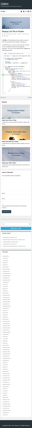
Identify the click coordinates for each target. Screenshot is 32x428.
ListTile (5, 45)
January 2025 (6, 297)
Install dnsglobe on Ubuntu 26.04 (10, 241)
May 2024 (5, 314)
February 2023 (6, 347)
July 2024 (5, 310)
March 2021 (5, 397)
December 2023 (6, 325)
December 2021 (6, 377)
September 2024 (6, 306)
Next (29, 97)
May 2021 (5, 393)
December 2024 (6, 299)
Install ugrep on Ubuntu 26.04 (10, 244)
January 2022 (6, 375)
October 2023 (6, 330)
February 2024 (6, 321)
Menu (3, 11)
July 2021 (5, 388)
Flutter (19, 34)
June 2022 (5, 364)
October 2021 (6, 382)
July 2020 (5, 414)
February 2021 (6, 399)
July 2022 (5, 362)
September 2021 (6, 384)
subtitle (22, 46)
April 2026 (5, 264)
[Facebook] (23, 11)
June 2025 (5, 286)
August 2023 (6, 334)
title (15, 46)
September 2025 (6, 280)
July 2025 (5, 284)
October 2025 (6, 277)
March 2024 (5, 319)
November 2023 (6, 327)
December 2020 (6, 404)
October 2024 (6, 304)
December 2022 (6, 351)
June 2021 (5, 391)
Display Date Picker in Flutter (9, 120)
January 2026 (6, 271)
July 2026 (5, 258)
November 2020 (6, 406)
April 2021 (5, 395)
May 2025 (5, 288)
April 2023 (5, 343)
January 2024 (6, 323)
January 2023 (6, 349)
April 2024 (5, 317)
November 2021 (6, 380)
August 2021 (6, 386)
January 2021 (6, 401)
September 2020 (6, 410)
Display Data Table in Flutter (9, 163)
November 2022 (6, 354)
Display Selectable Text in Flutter (10, 141)
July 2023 (5, 336)
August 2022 (6, 360)
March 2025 (5, 293)
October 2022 (6, 356)
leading (26, 48)
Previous (4, 97)
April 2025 (5, 291)
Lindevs (4, 4)
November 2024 (6, 301)
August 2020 (6, 412)
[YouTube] (28, 11)
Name (3, 193)
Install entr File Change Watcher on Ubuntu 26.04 (14, 246)
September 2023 (6, 332)
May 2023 (5, 341)
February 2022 (6, 373)
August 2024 (6, 308)
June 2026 (5, 260)
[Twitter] (26, 11)
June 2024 (5, 312)
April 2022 (5, 369)
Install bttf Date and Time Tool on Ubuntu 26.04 (14, 239)
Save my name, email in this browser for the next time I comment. (14, 206)
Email (3, 198)
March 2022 (5, 371)
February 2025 (6, 295)
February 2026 (6, 269)
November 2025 (6, 275)
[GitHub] (30, 11)
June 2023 (5, 338)
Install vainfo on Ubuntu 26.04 (10, 237)
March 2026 (5, 267)
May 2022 (5, 367)
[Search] (29, 224)
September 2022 (6, 358)
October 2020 (6, 408)
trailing (4, 50)
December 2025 (6, 273)
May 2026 (5, 262)
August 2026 (6, 256)
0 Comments (26, 34)
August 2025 (6, 282)
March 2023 (5, 345)
